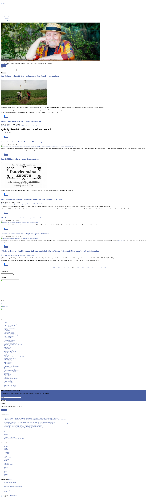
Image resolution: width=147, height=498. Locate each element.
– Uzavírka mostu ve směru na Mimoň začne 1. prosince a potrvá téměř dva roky (22, 426)
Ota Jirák (7, 20)
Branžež (6, 449)
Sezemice (6, 472)
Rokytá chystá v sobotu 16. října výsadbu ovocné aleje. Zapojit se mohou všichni (30, 76)
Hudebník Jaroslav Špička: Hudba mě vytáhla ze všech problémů (24, 142)
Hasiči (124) (7, 330)
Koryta (5, 460)
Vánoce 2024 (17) (8, 362)
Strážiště (6, 474)
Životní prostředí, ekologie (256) (11, 370)
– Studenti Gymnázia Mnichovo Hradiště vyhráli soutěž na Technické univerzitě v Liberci (25, 427)
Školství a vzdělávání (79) (10, 369)
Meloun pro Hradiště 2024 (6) (11, 335)
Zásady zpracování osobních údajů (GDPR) (14, 438)
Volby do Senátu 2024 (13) (10, 358)
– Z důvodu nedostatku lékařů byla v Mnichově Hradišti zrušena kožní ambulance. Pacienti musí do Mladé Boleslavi (31, 418)
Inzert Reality (7, 485)
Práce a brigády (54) (8, 382)
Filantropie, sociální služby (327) (11, 378)
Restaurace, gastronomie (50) (10, 384)
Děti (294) (6, 329)
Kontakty (6, 434)
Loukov (6, 462)
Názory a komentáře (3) (9, 336)
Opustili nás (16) (8, 337)
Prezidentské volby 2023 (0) (10, 343)
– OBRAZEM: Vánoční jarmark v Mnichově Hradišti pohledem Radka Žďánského (23, 425)
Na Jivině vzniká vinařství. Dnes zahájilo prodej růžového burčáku (25, 234)
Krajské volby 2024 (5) (9, 332)
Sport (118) (6, 373)
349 (64, 267)
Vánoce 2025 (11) (8, 363)
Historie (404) (7, 377)
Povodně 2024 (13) (8, 341)
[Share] (75, 116)
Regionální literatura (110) (10, 385)
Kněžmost (6, 459)
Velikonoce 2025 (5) (9, 350)
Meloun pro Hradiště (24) (10, 333)
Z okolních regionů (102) (10, 371)
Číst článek (3, 66)
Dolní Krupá (7, 452)
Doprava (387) (7, 326)
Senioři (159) (7, 345)
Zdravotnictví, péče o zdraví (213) (12, 366)
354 (88, 267)
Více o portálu (4, 410)
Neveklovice (7, 468)
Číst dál (6, 117)
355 (92, 267)
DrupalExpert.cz (13, 495)
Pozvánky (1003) (8, 381)
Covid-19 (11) (7, 380)
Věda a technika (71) (9, 365)
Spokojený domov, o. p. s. (10, 482)
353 (83, 267)
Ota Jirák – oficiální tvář (9, 437)
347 (54, 267)
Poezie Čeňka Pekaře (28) (10, 340)
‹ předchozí (43, 267)
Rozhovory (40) (7, 374)
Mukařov (6, 467)
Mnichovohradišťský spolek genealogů (13, 486)
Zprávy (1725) (7, 367)
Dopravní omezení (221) (9, 328)
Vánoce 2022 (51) (8, 359)
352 (78, 267)
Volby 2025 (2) (7, 354)
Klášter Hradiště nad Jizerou (10, 457)
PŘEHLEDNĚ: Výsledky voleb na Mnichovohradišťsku (21, 121)
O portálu (7, 17)
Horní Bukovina (8, 453)
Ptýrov (5, 470)
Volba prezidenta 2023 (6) (10, 351)
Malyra (5, 483)
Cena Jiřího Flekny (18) (9, 325)
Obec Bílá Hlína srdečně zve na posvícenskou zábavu (20, 159)
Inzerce (6, 19)
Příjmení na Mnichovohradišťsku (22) (13, 344)
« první (36, 267)
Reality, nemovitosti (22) (10, 386)
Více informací (4, 64)
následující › (103, 267)
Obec (2, 67)
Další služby (7, 490)
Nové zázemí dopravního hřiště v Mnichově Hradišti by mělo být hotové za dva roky (31, 199)
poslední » (111, 267)
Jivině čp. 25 (121, 240)
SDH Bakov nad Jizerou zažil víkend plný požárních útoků (22, 218)
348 (59, 267)
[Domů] (3, 3)
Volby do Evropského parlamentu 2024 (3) (14, 356)
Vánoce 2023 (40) (8, 360)
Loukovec (6, 463)
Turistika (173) (7, 347)
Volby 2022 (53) (8, 352)
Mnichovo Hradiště (8, 464)
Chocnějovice (7, 455)
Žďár (5, 475)
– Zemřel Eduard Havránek (10, 421)
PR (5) (5, 339)
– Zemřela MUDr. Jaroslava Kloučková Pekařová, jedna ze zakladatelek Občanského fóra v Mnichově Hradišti (29, 422)
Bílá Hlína (6, 446)
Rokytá (5, 471)
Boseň (5, 448)
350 (68, 267)
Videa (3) (6, 322)
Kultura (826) (7, 376)
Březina (6, 451)
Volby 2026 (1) (7, 355)
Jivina (5, 456)
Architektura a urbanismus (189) (11, 324)
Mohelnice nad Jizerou (9, 466)
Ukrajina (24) (7, 348)
